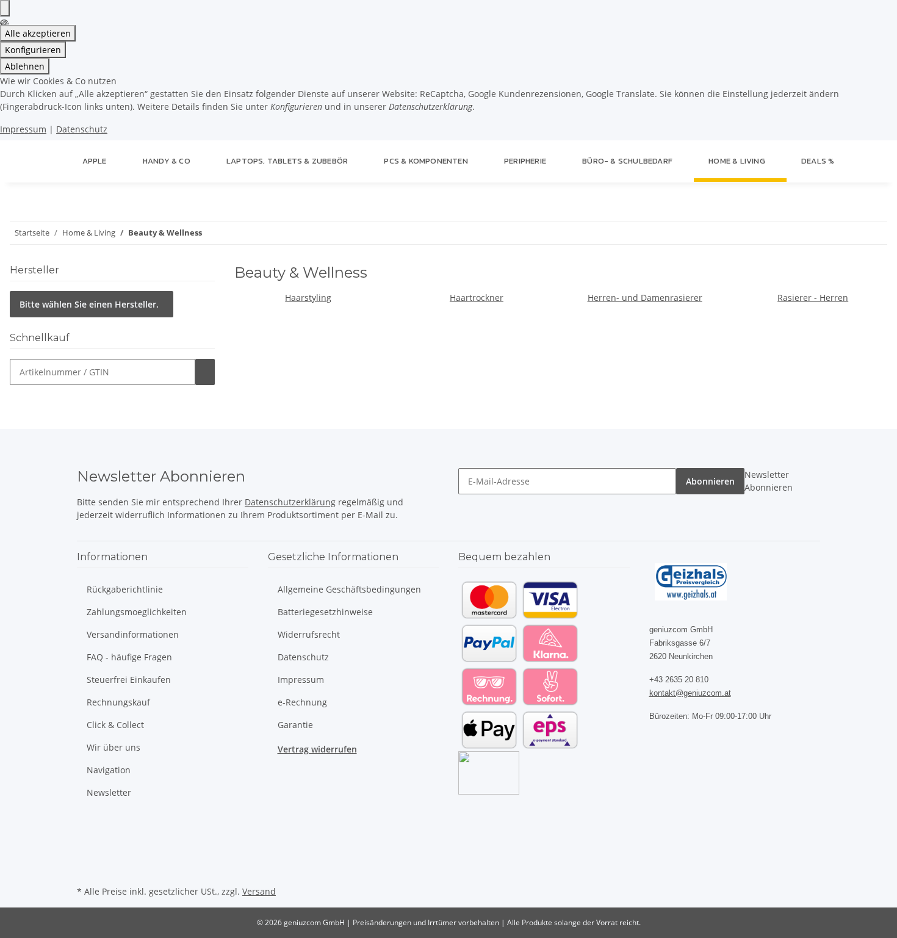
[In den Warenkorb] (205, 372)
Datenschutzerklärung (290, 502)
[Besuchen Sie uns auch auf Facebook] (86, 825)
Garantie (295, 725)
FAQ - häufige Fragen (129, 657)
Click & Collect (115, 725)
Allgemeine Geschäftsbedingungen (349, 589)
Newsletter (109, 792)
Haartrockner (476, 297)
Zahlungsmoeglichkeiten (137, 612)
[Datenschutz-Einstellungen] (5, 8)
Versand (259, 891)
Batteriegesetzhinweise (325, 612)
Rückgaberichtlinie (125, 589)
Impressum (23, 129)
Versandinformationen (133, 634)
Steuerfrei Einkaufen (129, 679)
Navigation (109, 770)
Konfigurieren (33, 50)
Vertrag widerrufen (317, 749)
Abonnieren (710, 481)
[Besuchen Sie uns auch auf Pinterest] (86, 854)
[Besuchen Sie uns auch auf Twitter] (86, 839)
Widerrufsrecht (309, 634)
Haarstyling (308, 297)
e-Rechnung (302, 702)
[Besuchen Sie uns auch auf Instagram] (86, 868)
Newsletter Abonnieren (768, 481)
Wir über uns (113, 747)
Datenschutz (81, 129)
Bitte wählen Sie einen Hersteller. (89, 304)
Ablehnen (25, 66)
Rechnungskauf (118, 702)
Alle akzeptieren (38, 33)
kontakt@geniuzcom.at (690, 693)
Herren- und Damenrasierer (645, 297)
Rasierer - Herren (812, 297)
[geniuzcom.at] (53, 161)
